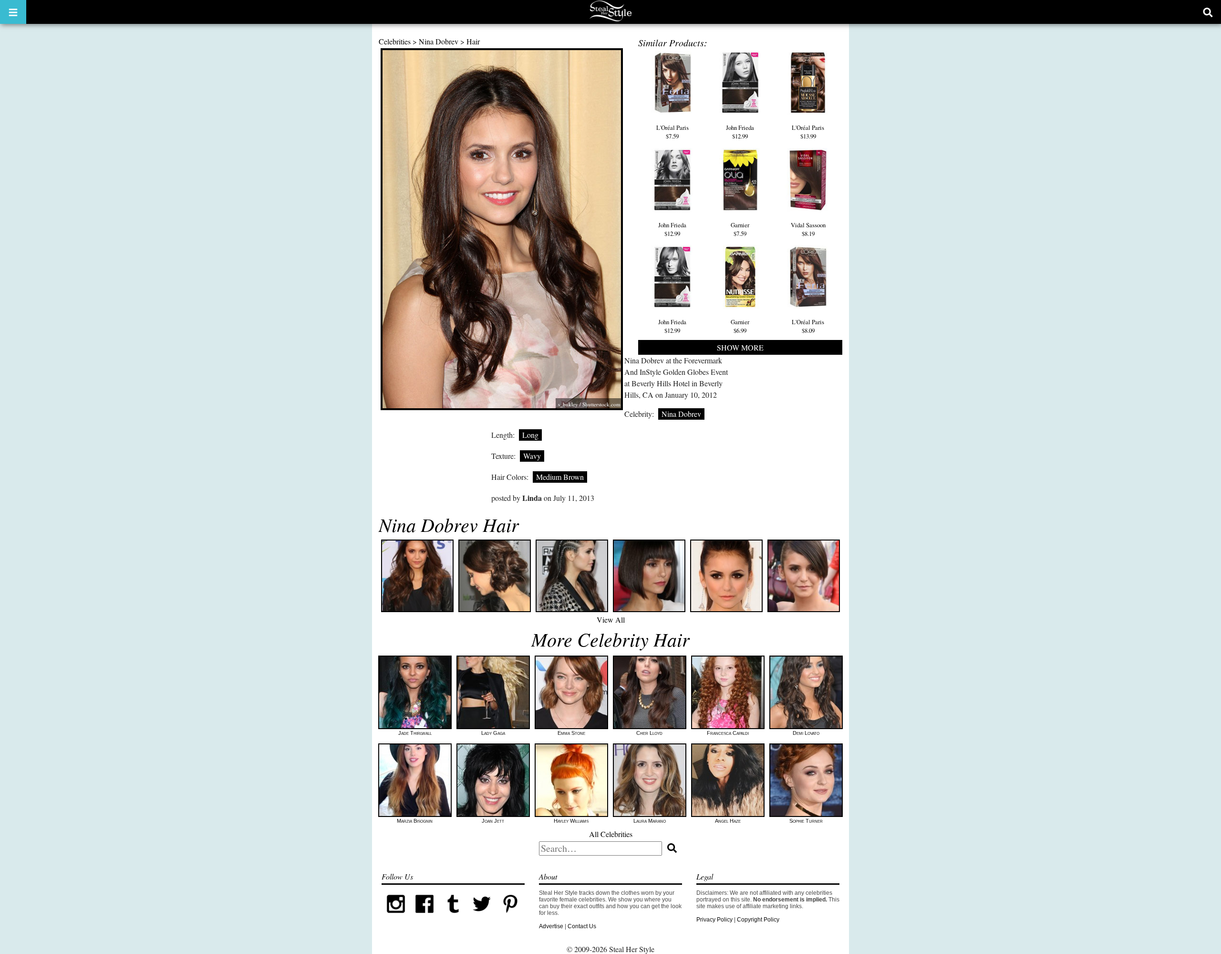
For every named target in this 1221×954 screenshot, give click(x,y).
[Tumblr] (453, 916)
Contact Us (582, 926)
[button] (13, 12)
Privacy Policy (714, 919)
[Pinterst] (510, 916)
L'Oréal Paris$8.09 (808, 326)
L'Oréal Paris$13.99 (808, 131)
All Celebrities (610, 834)
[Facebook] (424, 916)
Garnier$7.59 (740, 229)
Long (530, 435)
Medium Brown (560, 477)
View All (611, 620)
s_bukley (568, 404)
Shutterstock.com (601, 404)
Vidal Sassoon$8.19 (808, 229)
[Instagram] (396, 916)
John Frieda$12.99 (740, 131)
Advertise (551, 926)
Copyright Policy (758, 919)
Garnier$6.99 (740, 326)
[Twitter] (481, 916)
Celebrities (395, 41)
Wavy (532, 456)
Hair (473, 41)
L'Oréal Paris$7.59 (672, 131)
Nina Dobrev (438, 41)
